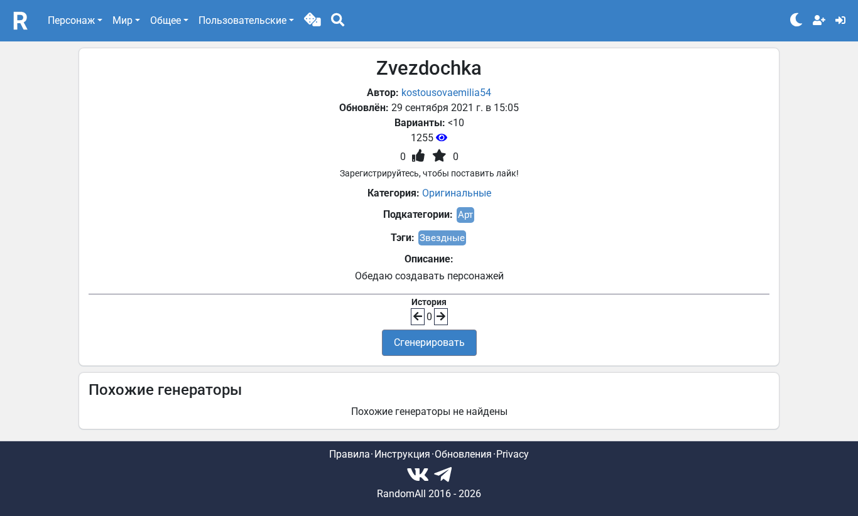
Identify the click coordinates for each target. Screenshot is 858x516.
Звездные (442, 238)
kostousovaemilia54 (446, 93)
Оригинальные (456, 193)
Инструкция (402, 454)
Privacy (512, 454)
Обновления (463, 454)
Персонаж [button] (71, 20)
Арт (465, 214)
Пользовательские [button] (242, 20)
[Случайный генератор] (312, 20)
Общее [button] (165, 20)
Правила (349, 454)
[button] (312, 20)
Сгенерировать (429, 342)
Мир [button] (122, 20)
